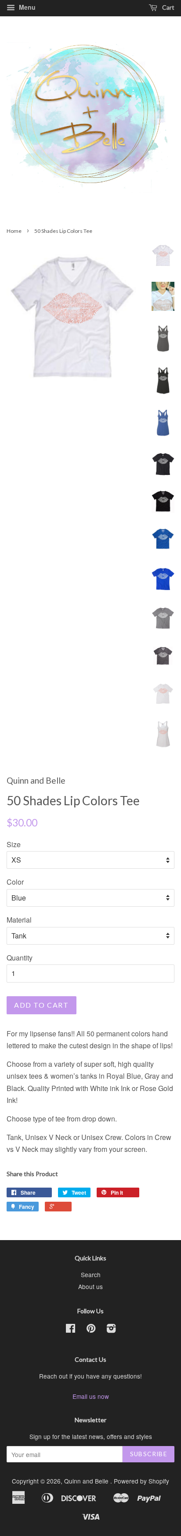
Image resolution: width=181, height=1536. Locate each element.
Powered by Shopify (141, 1480)
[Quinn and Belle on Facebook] (70, 1329)
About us (90, 1286)
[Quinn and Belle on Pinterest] (91, 1329)
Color (15, 882)
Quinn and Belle (87, 1480)
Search (91, 1274)
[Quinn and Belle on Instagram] (111, 1329)
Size (14, 844)
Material (19, 920)
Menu (26, 7)
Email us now (90, 1396)
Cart (167, 7)
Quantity (20, 958)
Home (14, 231)
